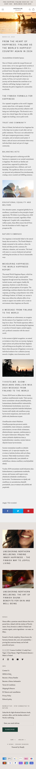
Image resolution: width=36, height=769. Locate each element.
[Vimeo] (22, 659)
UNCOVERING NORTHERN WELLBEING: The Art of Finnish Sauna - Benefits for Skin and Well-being (16, 598)
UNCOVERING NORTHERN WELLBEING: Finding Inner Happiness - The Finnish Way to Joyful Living (16, 557)
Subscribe (10, 729)
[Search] (30, 9)
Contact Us (5, 670)
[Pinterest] (13, 659)
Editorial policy (7, 699)
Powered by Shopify (18, 747)
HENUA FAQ (6, 674)
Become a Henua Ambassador (11, 681)
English (21, 739)
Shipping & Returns (8, 688)
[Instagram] (8, 659)
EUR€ (12, 739)
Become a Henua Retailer (10, 678)
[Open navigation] (3, 9)
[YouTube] (17, 659)
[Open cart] (33, 9)
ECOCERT (6, 650)
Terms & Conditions (8, 685)
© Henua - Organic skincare (18, 744)
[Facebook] (3, 659)
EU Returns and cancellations (11, 692)
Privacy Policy (6, 696)
